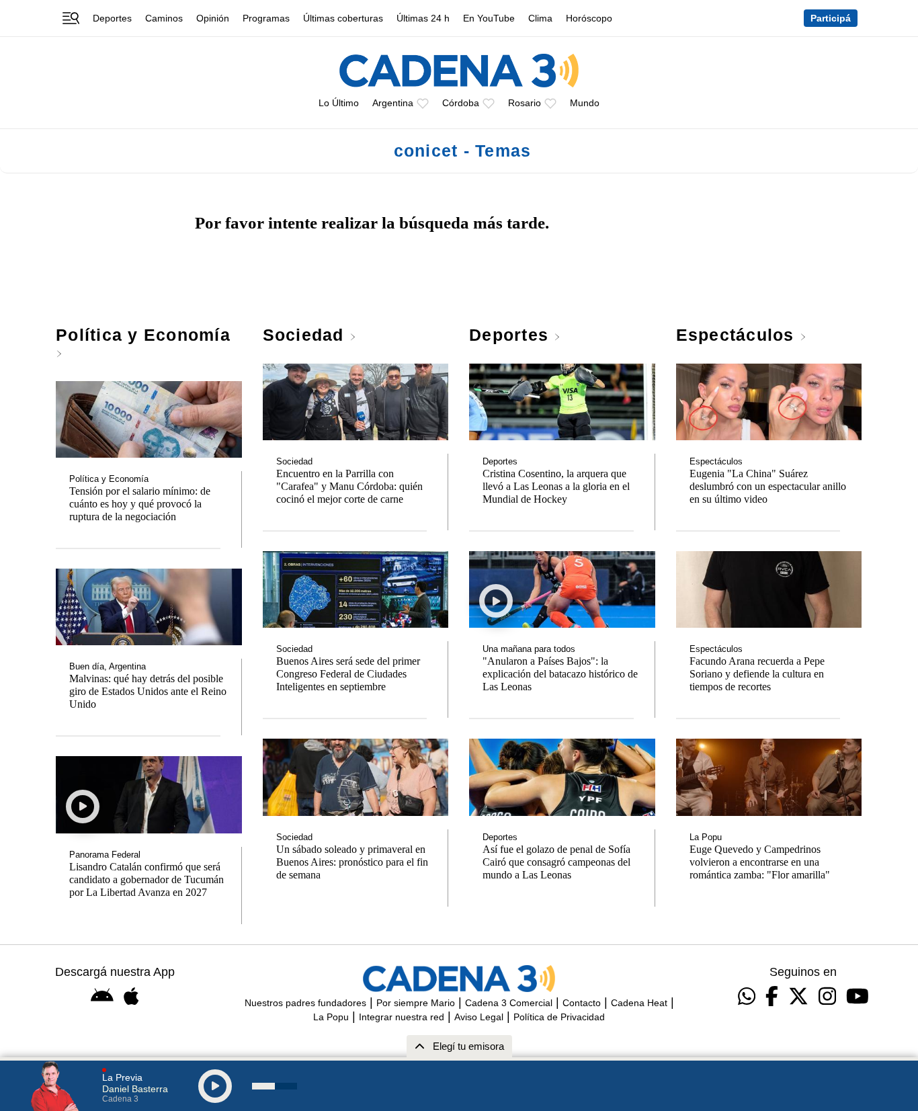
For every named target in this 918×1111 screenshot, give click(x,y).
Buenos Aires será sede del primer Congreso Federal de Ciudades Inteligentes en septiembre (348, 674)
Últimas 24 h (423, 18)
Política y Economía (143, 334)
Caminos (164, 18)
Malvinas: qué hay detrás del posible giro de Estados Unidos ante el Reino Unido (147, 691)
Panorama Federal (104, 855)
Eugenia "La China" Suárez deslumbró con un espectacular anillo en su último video (768, 486)
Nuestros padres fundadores (305, 1002)
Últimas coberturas (343, 18)
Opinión (212, 18)
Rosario (524, 102)
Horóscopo (589, 18)
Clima (540, 18)
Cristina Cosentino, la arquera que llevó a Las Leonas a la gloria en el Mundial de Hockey (556, 486)
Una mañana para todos (529, 649)
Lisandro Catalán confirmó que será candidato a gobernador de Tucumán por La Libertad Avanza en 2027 (146, 880)
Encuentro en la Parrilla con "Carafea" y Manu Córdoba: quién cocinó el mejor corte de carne (349, 486)
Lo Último (339, 102)
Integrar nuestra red (401, 1017)
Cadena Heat (639, 1002)
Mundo (584, 102)
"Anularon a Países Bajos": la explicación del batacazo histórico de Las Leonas (560, 674)
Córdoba (460, 102)
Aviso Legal (478, 1017)
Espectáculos (738, 334)
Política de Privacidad (559, 1017)
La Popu (706, 837)
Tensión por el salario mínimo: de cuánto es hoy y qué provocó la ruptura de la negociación (139, 504)
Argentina (392, 102)
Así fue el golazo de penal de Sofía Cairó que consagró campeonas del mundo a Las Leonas (556, 862)
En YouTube (489, 18)
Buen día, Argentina (107, 666)
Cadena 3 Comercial (508, 1002)
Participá (830, 18)
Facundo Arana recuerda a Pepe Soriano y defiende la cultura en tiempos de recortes (757, 674)
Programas (266, 18)
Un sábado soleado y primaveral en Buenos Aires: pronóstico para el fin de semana (352, 862)
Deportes (112, 18)
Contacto (581, 1002)
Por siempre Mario (415, 1002)
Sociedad (306, 334)
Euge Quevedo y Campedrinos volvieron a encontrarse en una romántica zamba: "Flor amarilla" (760, 862)
